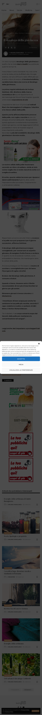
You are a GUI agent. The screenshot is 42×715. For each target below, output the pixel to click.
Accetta (21, 359)
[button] (39, 344)
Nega (21, 364)
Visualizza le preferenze (21, 370)
